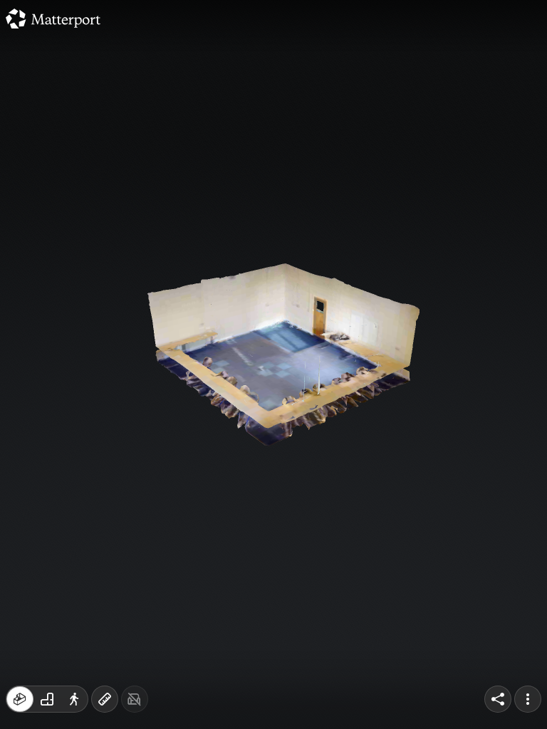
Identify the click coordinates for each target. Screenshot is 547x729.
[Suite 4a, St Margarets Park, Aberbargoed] (273, 364)
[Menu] (527, 699)
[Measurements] (104, 699)
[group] (47, 699)
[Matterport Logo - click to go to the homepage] (53, 18)
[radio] (19, 699)
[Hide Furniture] (134, 699)
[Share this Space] (497, 699)
